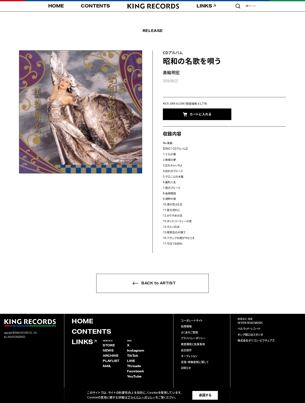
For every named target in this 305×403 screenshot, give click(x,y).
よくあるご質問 (189, 332)
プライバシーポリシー (193, 338)
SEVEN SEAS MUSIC (250, 323)
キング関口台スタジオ (250, 335)
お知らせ (186, 368)
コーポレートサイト (192, 320)
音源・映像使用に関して (195, 362)
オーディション (189, 356)
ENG (254, 6)
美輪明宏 (171, 73)
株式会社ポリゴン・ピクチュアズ (256, 340)
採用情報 (186, 326)
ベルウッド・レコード (249, 329)
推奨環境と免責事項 (193, 344)
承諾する (205, 395)
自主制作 (186, 350)
